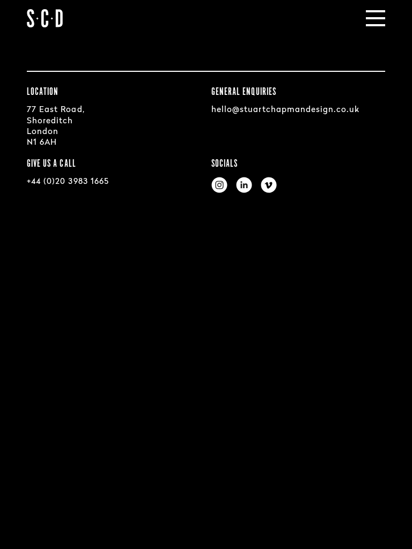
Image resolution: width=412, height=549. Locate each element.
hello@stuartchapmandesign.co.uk (285, 110)
